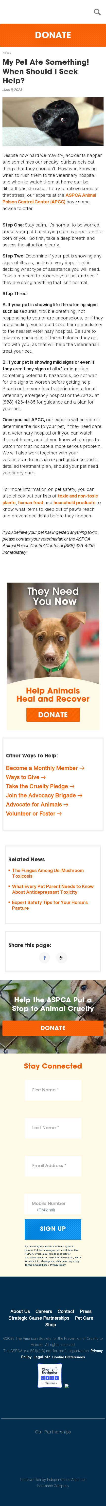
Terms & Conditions (36, 1265)
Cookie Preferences (68, 1357)
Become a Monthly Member (42, 768)
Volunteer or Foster (30, 813)
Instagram (66, 1401)
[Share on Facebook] (44, 957)
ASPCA (53, 1295)
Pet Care (84, 1318)
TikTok (78, 1401)
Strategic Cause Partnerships (39, 1318)
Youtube (53, 1401)
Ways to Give (22, 777)
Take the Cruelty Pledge (37, 786)
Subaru (53, 1448)
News (6, 53)
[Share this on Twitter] (61, 957)
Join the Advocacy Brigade (41, 795)
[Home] (54, 12)
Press (85, 1311)
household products (74, 502)
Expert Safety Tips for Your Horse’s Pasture (50, 905)
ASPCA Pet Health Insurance (53, 1468)
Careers (43, 1311)
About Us (20, 1311)
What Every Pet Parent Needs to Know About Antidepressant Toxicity (53, 889)
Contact (66, 1311)
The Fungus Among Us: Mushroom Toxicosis (48, 873)
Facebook (27, 1401)
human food (30, 502)
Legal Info (42, 1357)
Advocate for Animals (34, 804)
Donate (53, 36)
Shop (50, 1324)
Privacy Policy (58, 1265)
